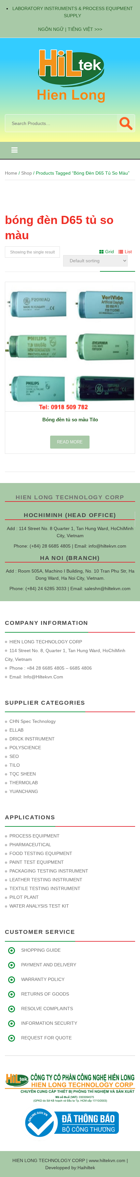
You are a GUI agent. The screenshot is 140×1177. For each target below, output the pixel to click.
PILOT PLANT (24, 897)
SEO (14, 756)
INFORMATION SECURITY (49, 1023)
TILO (14, 765)
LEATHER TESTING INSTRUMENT (45, 879)
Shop (26, 173)
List (128, 251)
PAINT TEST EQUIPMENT (36, 862)
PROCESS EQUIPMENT (34, 835)
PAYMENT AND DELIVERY (48, 964)
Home (11, 173)
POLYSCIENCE (25, 747)
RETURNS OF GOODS (45, 994)
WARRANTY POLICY (42, 979)
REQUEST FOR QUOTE (46, 1037)
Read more (70, 442)
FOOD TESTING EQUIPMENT (40, 853)
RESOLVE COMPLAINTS (47, 1008)
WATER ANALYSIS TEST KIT (39, 906)
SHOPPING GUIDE (41, 950)
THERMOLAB (23, 782)
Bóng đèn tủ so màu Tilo (70, 419)
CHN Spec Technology (32, 721)
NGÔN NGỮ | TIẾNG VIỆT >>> (70, 29)
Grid (109, 251)
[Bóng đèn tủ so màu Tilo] (70, 346)
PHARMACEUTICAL (30, 844)
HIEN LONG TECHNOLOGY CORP (70, 497)
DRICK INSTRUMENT (32, 738)
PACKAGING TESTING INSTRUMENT (48, 870)
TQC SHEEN (22, 773)
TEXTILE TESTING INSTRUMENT (44, 888)
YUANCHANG (23, 791)
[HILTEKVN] (70, 75)
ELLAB (16, 730)
